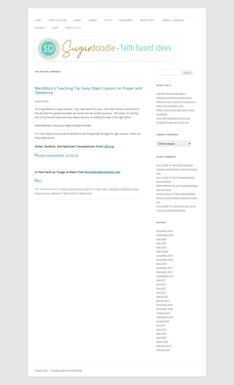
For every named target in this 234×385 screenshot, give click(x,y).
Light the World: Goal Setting (171, 93)
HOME (38, 20)
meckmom (114, 189)
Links (105, 189)
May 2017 (161, 288)
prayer (46, 193)
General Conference (173, 20)
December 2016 (164, 304)
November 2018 (164, 259)
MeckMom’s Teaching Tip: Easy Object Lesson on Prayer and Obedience (88, 90)
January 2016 (163, 349)
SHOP (55, 27)
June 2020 (161, 238)
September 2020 (164, 234)
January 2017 (163, 300)
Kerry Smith (162, 165)
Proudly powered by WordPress (66, 370)
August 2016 (162, 321)
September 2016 (164, 316)
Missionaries (126, 20)
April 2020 (161, 247)
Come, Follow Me (57, 20)
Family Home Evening (72, 189)
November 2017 (164, 271)
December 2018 (164, 255)
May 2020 (161, 243)
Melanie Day (85, 193)
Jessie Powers (163, 193)
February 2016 (163, 345)
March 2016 (162, 341)
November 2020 (164, 230)
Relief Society (147, 20)
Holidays (40, 27)
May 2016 (161, 333)
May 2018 (161, 263)
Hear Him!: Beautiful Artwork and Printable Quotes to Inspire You (177, 169)
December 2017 (164, 267)
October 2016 (163, 312)
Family (77, 20)
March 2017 (162, 296)
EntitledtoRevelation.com (102, 172)
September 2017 (164, 275)
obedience (126, 189)
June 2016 (161, 329)
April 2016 (161, 337)
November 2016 (164, 308)
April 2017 (161, 292)
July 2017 (160, 280)
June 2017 (161, 284)
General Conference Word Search (174, 97)
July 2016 (160, 325)
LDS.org (108, 146)
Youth (108, 20)
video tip (55, 193)
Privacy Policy (73, 27)
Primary (93, 20)
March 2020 (162, 251)
